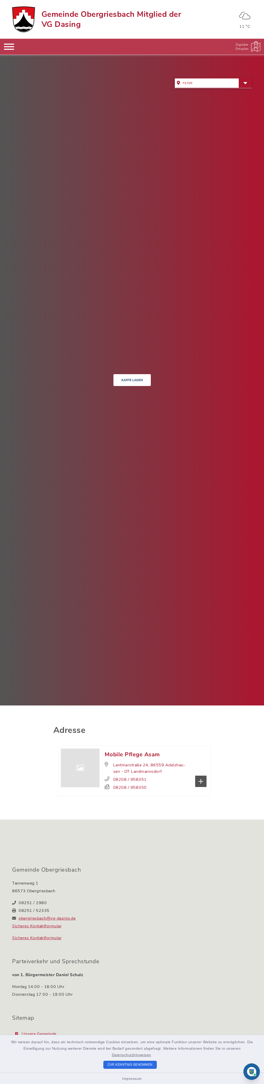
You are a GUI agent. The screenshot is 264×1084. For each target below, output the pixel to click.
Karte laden (132, 380)
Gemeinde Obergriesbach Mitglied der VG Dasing (111, 19)
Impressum (132, 1079)
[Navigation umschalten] (9, 47)
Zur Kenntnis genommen (130, 1064)
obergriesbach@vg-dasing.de (47, 918)
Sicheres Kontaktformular (37, 926)
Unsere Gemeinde (39, 1034)
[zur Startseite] (23, 19)
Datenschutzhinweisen (131, 1055)
